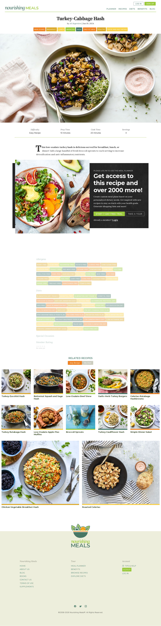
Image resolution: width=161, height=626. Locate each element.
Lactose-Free (84, 301)
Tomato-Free (85, 283)
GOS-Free (41, 305)
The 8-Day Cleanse (45, 301)
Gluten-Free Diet (75, 310)
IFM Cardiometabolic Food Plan (51, 315)
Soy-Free (118, 269)
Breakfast (51, 29)
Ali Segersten (75, 23)
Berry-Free (42, 265)
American (70, 29)
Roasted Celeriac (91, 507)
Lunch (61, 29)
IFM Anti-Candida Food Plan (96, 310)
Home (23, 566)
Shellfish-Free (43, 274)
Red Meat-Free (69, 269)
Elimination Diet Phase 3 (85, 296)
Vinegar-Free (95, 269)
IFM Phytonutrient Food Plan (69, 319)
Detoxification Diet (114, 305)
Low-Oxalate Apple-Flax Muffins (46, 433)
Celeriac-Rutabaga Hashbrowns (140, 397)
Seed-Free (56, 274)
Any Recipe (75, 363)
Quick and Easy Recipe (117, 29)
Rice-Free (80, 274)
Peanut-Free (55, 269)
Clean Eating (88, 305)
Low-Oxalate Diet (44, 324)
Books (23, 576)
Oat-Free (110, 274)
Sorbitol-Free (104, 296)
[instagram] (86, 606)
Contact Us (26, 580)
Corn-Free (86, 279)
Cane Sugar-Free (109, 265)
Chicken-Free (43, 269)
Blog (152, 9)
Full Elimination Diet (46, 310)
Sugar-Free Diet (75, 329)
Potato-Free (81, 265)
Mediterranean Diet (63, 324)
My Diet (87, 363)
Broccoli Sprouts (75, 432)
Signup (126, 569)
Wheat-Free (42, 283)
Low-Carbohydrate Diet (94, 319)
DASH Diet (100, 305)
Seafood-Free (68, 274)
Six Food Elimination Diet (95, 324)
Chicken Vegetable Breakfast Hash (20, 507)
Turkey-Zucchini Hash (13, 396)
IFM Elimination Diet (114, 315)
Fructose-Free (74, 305)
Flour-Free (53, 265)
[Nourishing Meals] (21, 8)
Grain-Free (54, 279)
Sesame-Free (82, 269)
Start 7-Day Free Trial (109, 214)
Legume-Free (42, 279)
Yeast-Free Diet (91, 329)
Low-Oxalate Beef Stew (78, 396)
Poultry (101, 29)
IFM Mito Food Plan (45, 319)
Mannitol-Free (66, 296)
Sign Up (150, 4)
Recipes (123, 9)
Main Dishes (39, 29)
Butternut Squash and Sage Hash (48, 397)
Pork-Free (90, 274)
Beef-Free (101, 274)
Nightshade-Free (70, 283)
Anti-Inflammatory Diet (65, 301)
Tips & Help (130, 566)
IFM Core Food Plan (75, 315)
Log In (138, 4)
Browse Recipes (79, 573)
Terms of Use (27, 583)
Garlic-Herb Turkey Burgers (112, 396)
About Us (24, 569)
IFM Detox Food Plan (95, 315)
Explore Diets (78, 576)
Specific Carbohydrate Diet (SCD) (51, 329)
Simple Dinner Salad (141, 432)
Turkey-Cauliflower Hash (111, 432)
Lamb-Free (107, 269)
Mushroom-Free (67, 265)
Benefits (142, 9)
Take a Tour (135, 214)
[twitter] (80, 606)
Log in (125, 573)
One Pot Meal (89, 29)
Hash (79, 29)
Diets (132, 9)
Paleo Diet (77, 324)
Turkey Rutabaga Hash (14, 432)
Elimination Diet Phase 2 (47, 296)
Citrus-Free (112, 279)
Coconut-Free (99, 279)
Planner (111, 9)
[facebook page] (75, 606)
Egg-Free (65, 279)
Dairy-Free (75, 279)
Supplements (27, 587)
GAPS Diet (62, 310)
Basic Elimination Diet (56, 305)
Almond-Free (94, 265)
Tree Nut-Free (55, 283)
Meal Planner (78, 566)
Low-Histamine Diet (115, 319)
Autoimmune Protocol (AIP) (103, 301)
